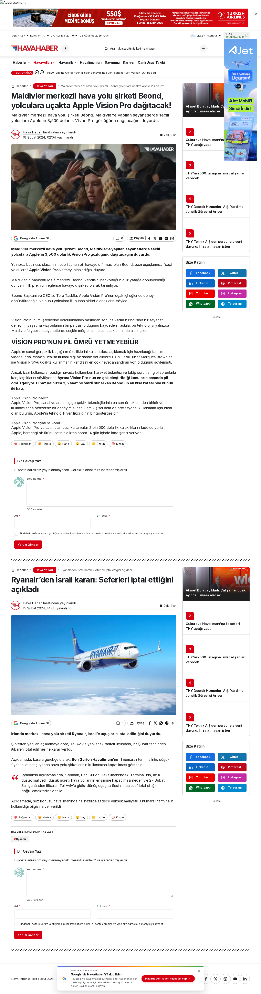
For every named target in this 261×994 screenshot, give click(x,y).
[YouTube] (235, 979)
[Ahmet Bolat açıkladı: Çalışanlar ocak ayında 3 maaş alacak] (216, 100)
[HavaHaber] (34, 48)
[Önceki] (36, 73)
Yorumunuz (35, 478)
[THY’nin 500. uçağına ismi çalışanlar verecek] (216, 167)
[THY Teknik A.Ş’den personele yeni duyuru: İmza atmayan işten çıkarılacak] (216, 234)
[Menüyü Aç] (65, 48)
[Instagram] (225, 979)
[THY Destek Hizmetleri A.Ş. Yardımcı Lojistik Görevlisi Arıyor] (216, 200)
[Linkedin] (245, 979)
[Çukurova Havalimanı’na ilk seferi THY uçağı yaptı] (216, 133)
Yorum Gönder (28, 544)
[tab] (93, 406)
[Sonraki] (41, 73)
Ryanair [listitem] (20, 839)
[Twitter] (215, 979)
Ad (17, 515)
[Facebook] (206, 979)
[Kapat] (255, 14)
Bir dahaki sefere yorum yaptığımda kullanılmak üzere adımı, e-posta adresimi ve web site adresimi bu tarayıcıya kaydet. (92, 533)
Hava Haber (32, 132)
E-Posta (103, 515)
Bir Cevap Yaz (29, 461)
